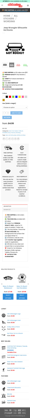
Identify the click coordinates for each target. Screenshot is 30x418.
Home (6, 15)
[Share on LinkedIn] (18, 138)
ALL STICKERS (10, 17)
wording (23, 135)
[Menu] (2, 5)
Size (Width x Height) (9, 103)
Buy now (7, 117)
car (9, 135)
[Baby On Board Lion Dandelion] (22, 278)
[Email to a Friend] (12, 138)
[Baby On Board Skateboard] (8, 278)
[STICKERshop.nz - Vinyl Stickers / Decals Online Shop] (15, 5)
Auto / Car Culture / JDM (15, 131)
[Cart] (28, 5)
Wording (9, 21)
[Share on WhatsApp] (4, 138)
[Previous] (4, 48)
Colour (4, 93)
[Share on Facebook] (6, 138)
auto (6, 135)
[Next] (25, 48)
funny (12, 135)
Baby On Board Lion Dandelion (22, 287)
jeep (15, 135)
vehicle (18, 135)
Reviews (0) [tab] (7, 209)
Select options (8, 296)
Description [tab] (7, 206)
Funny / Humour (12, 132)
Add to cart (16, 113)
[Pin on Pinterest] (15, 138)
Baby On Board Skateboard (8, 287)
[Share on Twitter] (9, 138)
